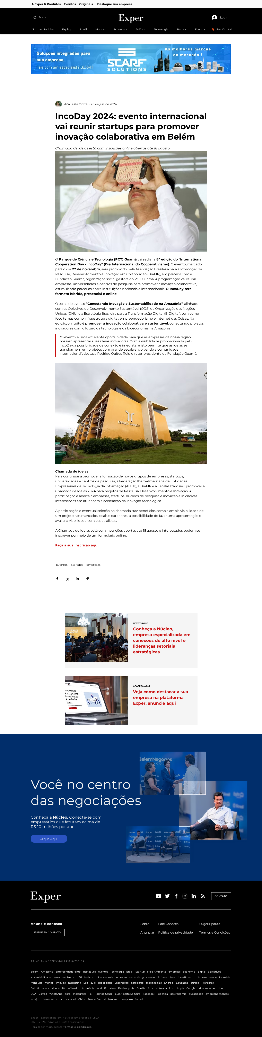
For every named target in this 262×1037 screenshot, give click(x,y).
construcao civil (66, 999)
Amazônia (88, 988)
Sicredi (139, 999)
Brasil (129, 971)
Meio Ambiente (156, 971)
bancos (112, 999)
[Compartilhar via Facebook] (57, 579)
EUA (33, 993)
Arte (150, 988)
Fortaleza (110, 988)
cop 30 (77, 977)
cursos (195, 982)
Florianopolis (126, 988)
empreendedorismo (68, 971)
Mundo (49, 982)
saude (213, 977)
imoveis (61, 982)
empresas (174, 971)
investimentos (62, 977)
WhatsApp (55, 993)
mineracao (47, 999)
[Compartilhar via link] (87, 579)
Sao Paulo (90, 982)
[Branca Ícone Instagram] (185, 896)
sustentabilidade (41, 977)
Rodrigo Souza (104, 993)
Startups (77, 565)
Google (190, 988)
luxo (171, 988)
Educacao (182, 982)
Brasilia (141, 988)
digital (202, 971)
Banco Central (97, 999)
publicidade (196, 993)
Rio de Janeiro (70, 988)
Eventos (62, 565)
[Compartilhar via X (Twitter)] (67, 579)
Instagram (79, 993)
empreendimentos (217, 993)
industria (224, 977)
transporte (126, 999)
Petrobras (207, 982)
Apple (180, 988)
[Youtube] (158, 896)
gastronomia (178, 993)
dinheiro (202, 977)
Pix (90, 993)
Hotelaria (161, 988)
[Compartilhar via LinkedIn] (77, 579)
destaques (89, 971)
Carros (43, 993)
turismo (89, 977)
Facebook (149, 993)
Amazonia (47, 971)
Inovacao (121, 977)
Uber (221, 988)
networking (136, 977)
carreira (151, 977)
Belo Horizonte (40, 988)
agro (68, 993)
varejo (34, 999)
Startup (140, 971)
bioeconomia (105, 977)
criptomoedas (206, 988)
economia (189, 971)
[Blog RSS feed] (203, 896)
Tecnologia (117, 971)
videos (56, 988)
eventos (103, 971)
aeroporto (137, 982)
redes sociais (154, 982)
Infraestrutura (166, 977)
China (82, 999)
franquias (36, 982)
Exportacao (122, 982)
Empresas (93, 565)
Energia (169, 982)
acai (99, 988)
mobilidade (105, 982)
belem (34, 971)
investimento (186, 977)
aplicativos (214, 971)
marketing (74, 982)
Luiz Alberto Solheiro (127, 993)
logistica (163, 993)
